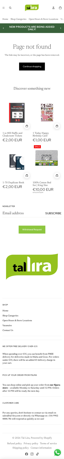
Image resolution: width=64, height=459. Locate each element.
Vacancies (7, 326)
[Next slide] (60, 28)
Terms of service (48, 443)
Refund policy (14, 443)
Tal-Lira (25, 438)
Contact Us (7, 330)
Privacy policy (31, 443)
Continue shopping (32, 66)
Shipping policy (20, 448)
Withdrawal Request (32, 229)
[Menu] (3, 7)
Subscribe (53, 213)
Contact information (41, 448)
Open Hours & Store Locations (43, 19)
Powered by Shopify (41, 438)
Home (5, 19)
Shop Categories (18, 19)
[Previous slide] (3, 28)
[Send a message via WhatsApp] (57, 452)
